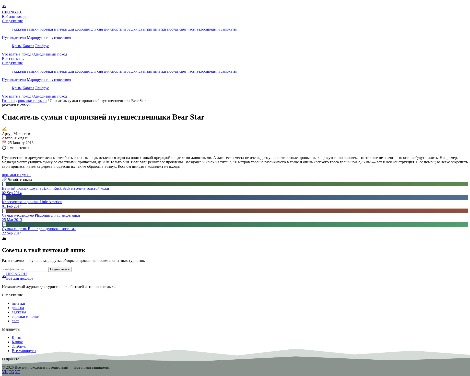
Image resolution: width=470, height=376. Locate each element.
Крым (17, 46)
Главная (8, 101)
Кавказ (28, 46)
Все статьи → (13, 58)
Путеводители (14, 37)
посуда (172, 29)
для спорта (113, 29)
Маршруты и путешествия (49, 37)
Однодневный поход (49, 54)
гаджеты (19, 29)
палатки (159, 29)
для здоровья (79, 29)
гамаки (33, 29)
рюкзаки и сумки (32, 101)
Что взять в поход (16, 54)
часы (192, 29)
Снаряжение (12, 21)
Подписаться (60, 269)
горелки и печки (53, 29)
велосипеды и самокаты (217, 29)
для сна (97, 29)
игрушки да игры (137, 29)
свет (183, 29)
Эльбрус (42, 46)
